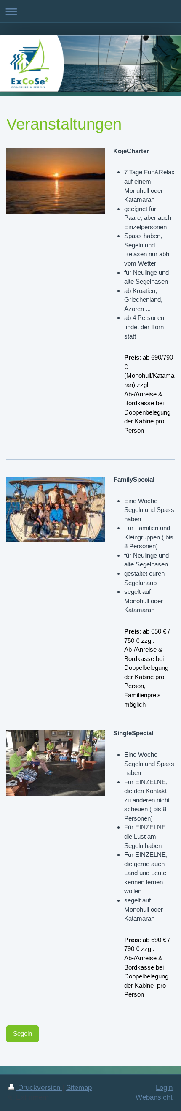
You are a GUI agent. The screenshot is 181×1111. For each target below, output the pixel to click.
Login (164, 1088)
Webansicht (154, 1097)
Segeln (22, 1033)
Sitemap (79, 1088)
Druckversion (39, 1088)
